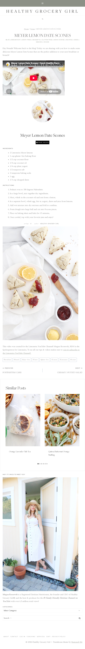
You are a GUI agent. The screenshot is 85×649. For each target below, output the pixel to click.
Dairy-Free (26, 40)
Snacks (39, 42)
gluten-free (45, 360)
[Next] (77, 428)
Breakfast (15, 40)
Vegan (46, 42)
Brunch (16, 360)
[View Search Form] (42, 19)
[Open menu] (43, 3)
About (6, 636)
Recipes (69, 40)
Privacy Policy (59, 636)
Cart (48, 636)
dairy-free (26, 360)
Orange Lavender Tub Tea (20, 451)
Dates (35, 360)
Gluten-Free (47, 40)
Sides (76, 40)
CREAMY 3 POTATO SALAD (69, 370)
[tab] (38, 463)
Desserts (36, 40)
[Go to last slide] (8, 428)
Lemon (54, 360)
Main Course (59, 40)
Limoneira (64, 360)
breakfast (7, 360)
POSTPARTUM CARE (12, 370)
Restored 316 (76, 642)
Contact (14, 636)
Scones (73, 360)
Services (41, 636)
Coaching (31, 636)
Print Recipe (43, 142)
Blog (8, 40)
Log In (22, 636)
